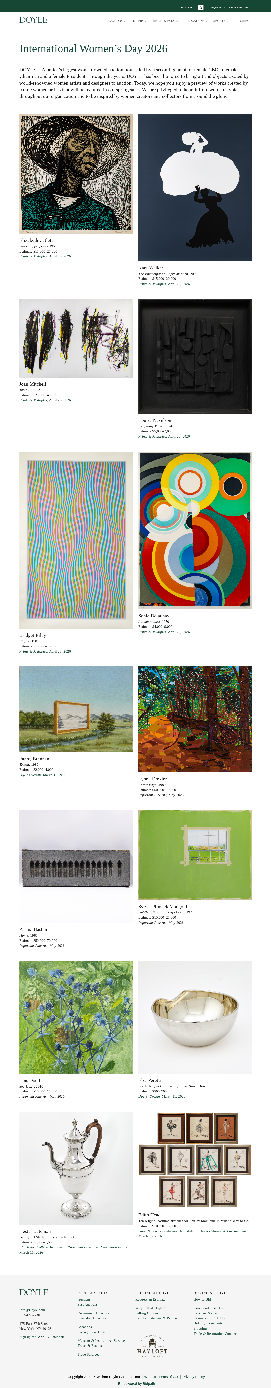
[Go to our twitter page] (32, 1361)
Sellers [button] (137, 20)
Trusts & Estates (90, 1346)
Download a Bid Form (210, 1308)
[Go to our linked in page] (40, 1361)
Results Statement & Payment (158, 1318)
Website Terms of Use (161, 1377)
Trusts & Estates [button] (166, 20)
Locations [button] (196, 20)
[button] (201, 8)
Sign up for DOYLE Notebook (41, 1337)
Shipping (200, 1328)
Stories (243, 20)
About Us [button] (221, 20)
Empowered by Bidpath (136, 1384)
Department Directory (94, 1313)
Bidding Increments (208, 1323)
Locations (85, 1327)
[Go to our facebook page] (23, 1361)
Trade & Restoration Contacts (215, 1334)
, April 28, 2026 (45, 256)
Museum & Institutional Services (102, 1341)
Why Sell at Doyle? (150, 1308)
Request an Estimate (151, 1299)
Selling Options (147, 1313)
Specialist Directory (92, 1318)
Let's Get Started (206, 1313)
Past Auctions (88, 1304)
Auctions (84, 1299)
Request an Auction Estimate (229, 7)
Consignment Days (92, 1332)
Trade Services (88, 1354)
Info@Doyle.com (32, 1310)
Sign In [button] (185, 7)
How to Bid (202, 1299)
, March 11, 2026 (42, 775)
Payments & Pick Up (209, 1318)
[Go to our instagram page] (48, 1361)
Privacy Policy (194, 1377)
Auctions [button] (115, 20)
